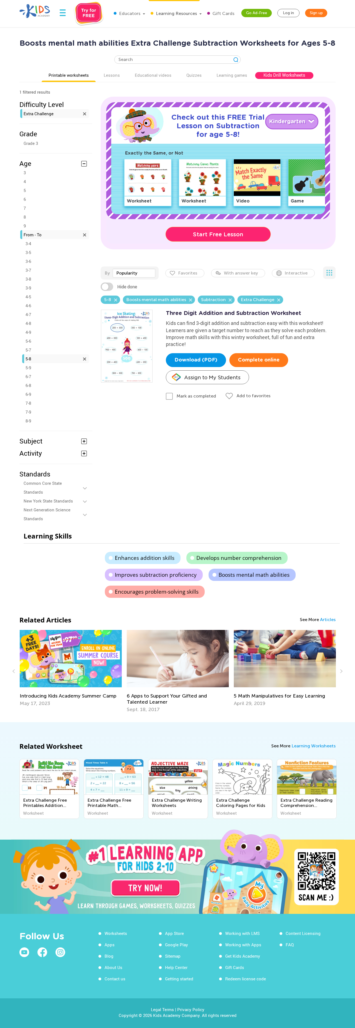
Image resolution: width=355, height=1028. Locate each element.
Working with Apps (243, 944)
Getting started (179, 978)
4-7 (28, 314)
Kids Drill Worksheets (284, 75)
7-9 (28, 412)
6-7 (28, 376)
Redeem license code (245, 978)
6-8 (28, 385)
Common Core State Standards (43, 487)
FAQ (290, 944)
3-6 (28, 261)
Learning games (232, 75)
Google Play (176, 944)
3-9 (28, 288)
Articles (328, 619)
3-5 (28, 252)
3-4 (28, 243)
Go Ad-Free (256, 13)
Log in (288, 13)
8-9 (28, 421)
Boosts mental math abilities (254, 574)
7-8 (28, 403)
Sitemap (173, 956)
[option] (71, 668)
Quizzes (194, 75)
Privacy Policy (190, 1009)
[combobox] (134, 273)
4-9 (28, 332)
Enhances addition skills (144, 558)
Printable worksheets (69, 75)
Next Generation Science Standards (47, 514)
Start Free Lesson (218, 234)
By (107, 273)
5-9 (28, 367)
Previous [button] (14, 671)
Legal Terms (162, 1009)
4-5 (28, 296)
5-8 (28, 359)
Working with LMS (242, 933)
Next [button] (340, 671)
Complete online (259, 360)
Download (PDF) (195, 360)
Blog (109, 956)
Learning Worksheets (313, 745)
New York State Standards (48, 501)
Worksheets (116, 933)
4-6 (28, 305)
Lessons (112, 75)
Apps (110, 944)
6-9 (28, 394)
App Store (174, 933)
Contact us (115, 978)
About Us (113, 967)
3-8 (28, 279)
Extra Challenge (39, 113)
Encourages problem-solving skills (157, 591)
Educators (129, 13)
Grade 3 (31, 143)
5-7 (28, 350)
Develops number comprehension (239, 558)
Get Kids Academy (242, 956)
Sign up (316, 13)
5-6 (28, 341)
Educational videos (153, 75)
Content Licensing (303, 933)
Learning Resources (176, 13)
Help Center (176, 967)
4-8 (28, 323)
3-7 (28, 270)
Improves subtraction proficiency (156, 574)
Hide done (127, 287)
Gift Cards (222, 13)
